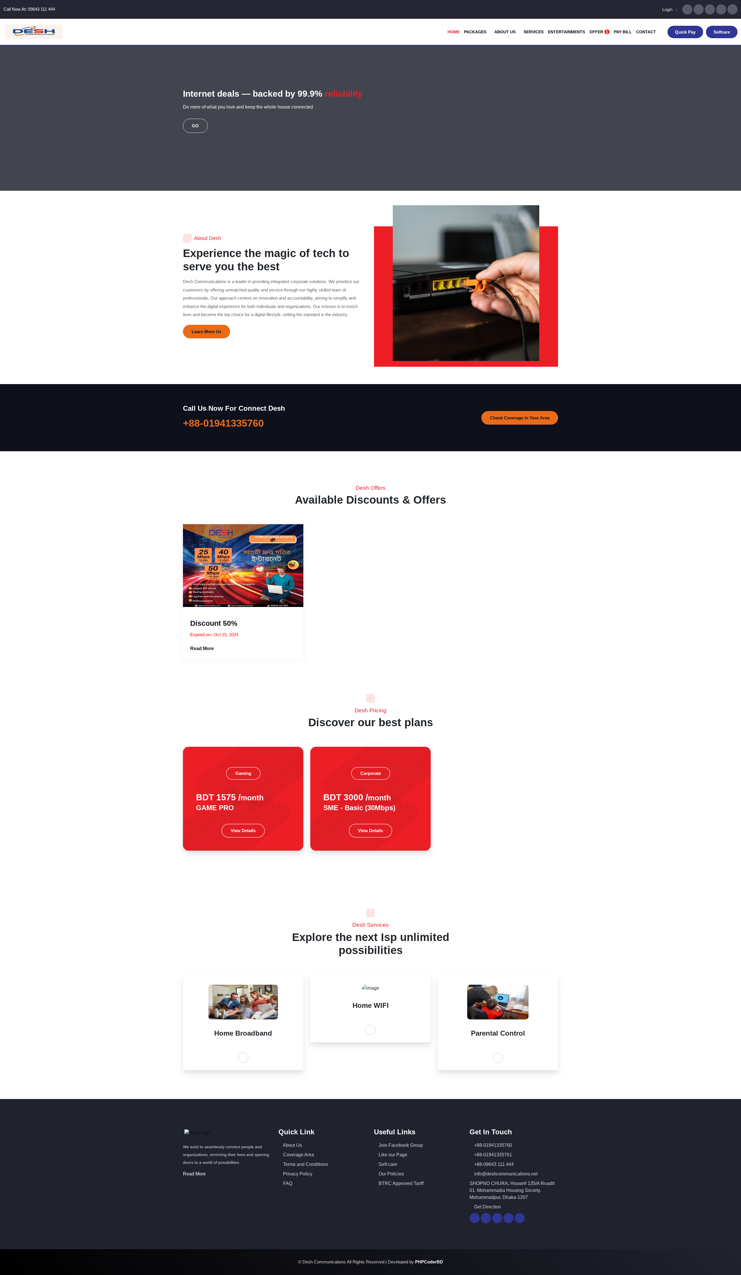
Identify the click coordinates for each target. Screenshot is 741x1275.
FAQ (287, 1183)
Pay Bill (623, 32)
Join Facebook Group (400, 1145)
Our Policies (390, 1173)
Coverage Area (298, 1154)
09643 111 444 (41, 9)
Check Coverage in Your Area (519, 417)
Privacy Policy (297, 1173)
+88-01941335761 (492, 1154)
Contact (646, 32)
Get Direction (487, 1206)
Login (667, 9)
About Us (505, 32)
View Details (243, 830)
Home (453, 32)
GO (195, 125)
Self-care (387, 1164)
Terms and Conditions (305, 1164)
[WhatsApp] (687, 9)
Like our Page (392, 1154)
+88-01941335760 (223, 423)
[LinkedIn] (721, 9)
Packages (475, 32)
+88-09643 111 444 (493, 1164)
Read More (202, 648)
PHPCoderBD (429, 1261)
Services (534, 32)
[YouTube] (710, 9)
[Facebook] (699, 9)
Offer (598, 32)
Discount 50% (213, 623)
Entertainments (566, 32)
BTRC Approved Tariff (400, 1183)
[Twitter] (732, 9)
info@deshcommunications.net (505, 1173)
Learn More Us (206, 331)
